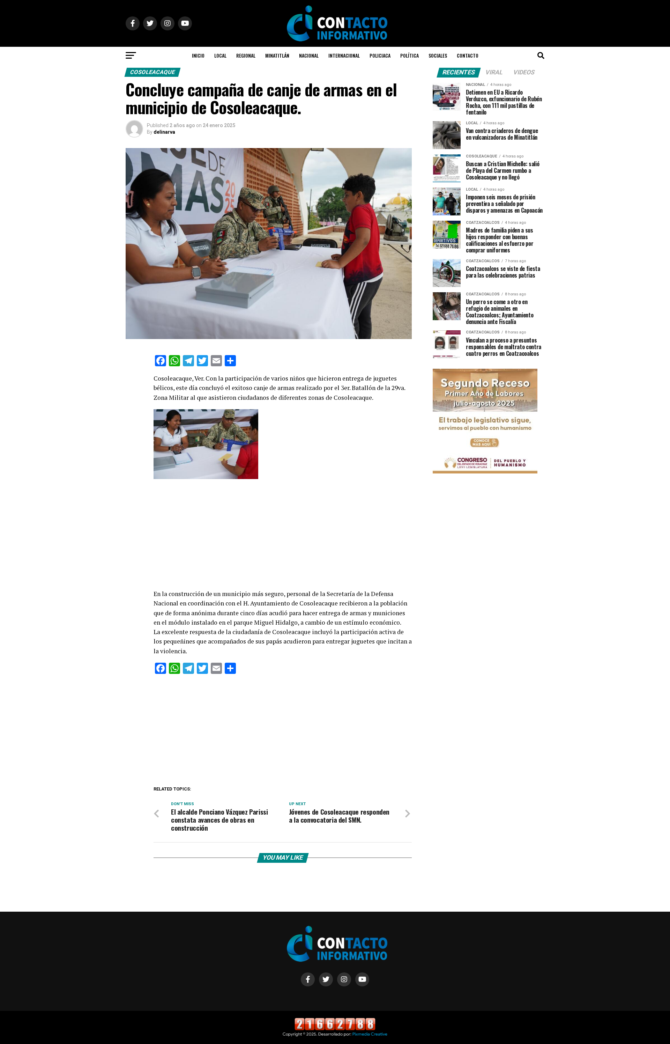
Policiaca (380, 55)
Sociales (438, 55)
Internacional (344, 55)
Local (220, 55)
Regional (245, 55)
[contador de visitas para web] (335, 1029)
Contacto (467, 55)
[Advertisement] (283, 537)
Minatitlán (277, 55)
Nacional (309, 55)
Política (409, 55)
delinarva (164, 132)
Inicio (198, 55)
